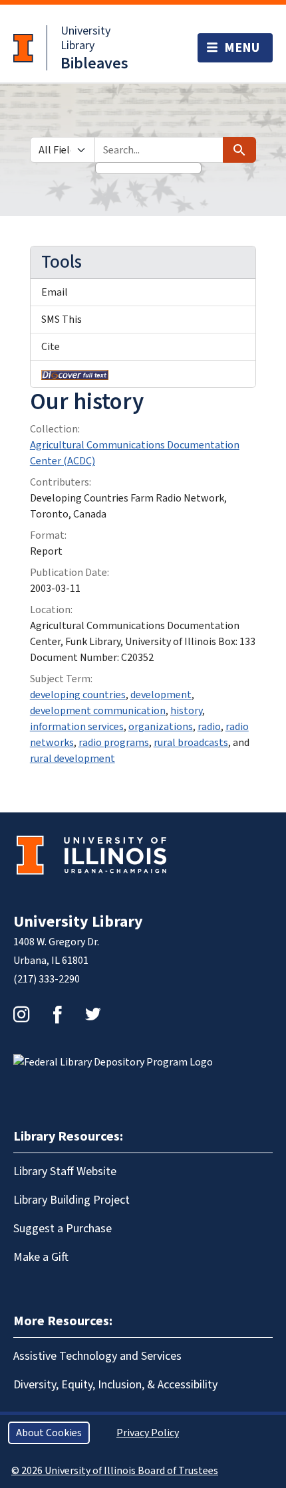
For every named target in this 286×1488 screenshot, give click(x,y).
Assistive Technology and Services (97, 1356)
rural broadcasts (191, 742)
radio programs (113, 742)
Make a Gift (41, 1257)
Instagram (21, 1014)
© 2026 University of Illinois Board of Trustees (114, 1470)
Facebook (57, 1014)
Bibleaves (94, 63)
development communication (98, 710)
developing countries (78, 695)
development (161, 695)
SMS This (61, 319)
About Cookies (49, 1433)
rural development (72, 758)
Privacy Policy (147, 1433)
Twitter (93, 1014)
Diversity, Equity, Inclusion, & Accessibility (115, 1384)
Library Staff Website (64, 1171)
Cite (50, 346)
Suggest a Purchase (62, 1228)
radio (209, 726)
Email (54, 292)
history (186, 710)
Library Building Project (71, 1200)
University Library (85, 38)
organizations (160, 726)
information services (77, 726)
